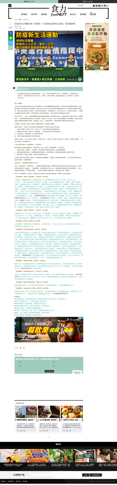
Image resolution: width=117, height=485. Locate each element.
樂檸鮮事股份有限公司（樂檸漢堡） (51, 184)
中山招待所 (60, 198)
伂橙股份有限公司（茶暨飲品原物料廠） (28, 253)
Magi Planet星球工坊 (74, 255)
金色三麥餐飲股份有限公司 (57, 182)
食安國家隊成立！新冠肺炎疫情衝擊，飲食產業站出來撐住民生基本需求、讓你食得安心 (41, 299)
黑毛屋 (47, 207)
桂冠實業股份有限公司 (65, 241)
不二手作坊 (29, 215)
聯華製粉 (40, 235)
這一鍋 (29, 198)
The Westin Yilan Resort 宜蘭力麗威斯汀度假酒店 (65, 224)
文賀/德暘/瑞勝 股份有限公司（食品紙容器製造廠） (43, 285)
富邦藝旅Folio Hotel (28, 226)
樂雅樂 (78, 182)
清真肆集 (75, 196)
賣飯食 (61, 189)
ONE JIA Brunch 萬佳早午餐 (33, 213)
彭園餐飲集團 (73, 198)
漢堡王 (70, 191)
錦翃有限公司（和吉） (31, 237)
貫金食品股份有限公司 (37, 251)
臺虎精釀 (23, 189)
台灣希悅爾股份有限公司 (66, 285)
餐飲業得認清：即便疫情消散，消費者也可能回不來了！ (32, 303)
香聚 (64, 218)
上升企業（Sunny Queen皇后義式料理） (31, 191)
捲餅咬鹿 (55, 215)
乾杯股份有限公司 (30, 207)
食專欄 (83, 14)
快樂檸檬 (65, 184)
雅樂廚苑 (61, 215)
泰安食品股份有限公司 (41, 239)
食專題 (24, 14)
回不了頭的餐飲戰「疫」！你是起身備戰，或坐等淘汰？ (32, 301)
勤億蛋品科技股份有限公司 (56, 239)
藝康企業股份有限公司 (21, 285)
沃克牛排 (69, 180)
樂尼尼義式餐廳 (47, 189)
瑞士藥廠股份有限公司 (28, 264)
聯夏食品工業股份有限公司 (46, 237)
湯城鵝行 (69, 218)
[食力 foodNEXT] (58, 10)
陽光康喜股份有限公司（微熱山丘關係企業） (49, 264)
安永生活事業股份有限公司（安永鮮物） (62, 274)
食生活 (73, 14)
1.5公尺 (19, 362)
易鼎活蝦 (52, 198)
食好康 (93, 14)
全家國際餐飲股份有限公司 (52, 180)
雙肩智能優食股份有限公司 (54, 257)
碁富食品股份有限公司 (47, 253)
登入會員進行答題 (49, 371)
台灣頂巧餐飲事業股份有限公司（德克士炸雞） (45, 200)
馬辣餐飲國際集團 (26, 180)
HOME (15, 19)
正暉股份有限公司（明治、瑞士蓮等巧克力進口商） (29, 291)
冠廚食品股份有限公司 (51, 251)
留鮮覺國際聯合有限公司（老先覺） (40, 193)
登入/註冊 (80, 5)
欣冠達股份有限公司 (51, 291)
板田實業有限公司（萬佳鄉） (60, 193)
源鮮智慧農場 (37, 268)
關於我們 (3, 482)
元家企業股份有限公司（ (39, 255)
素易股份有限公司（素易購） (42, 274)
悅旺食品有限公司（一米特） (37, 257)
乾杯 (37, 207)
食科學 (34, 14)
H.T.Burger (68, 196)
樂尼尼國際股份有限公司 (34, 189)
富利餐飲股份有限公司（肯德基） (34, 186)
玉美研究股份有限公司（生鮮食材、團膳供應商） (46, 246)
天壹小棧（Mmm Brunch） (45, 218)
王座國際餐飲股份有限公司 (26, 202)
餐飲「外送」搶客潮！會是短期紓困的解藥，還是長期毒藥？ (33, 312)
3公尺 (53, 366)
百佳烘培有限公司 (63, 235)
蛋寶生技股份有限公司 (69, 264)
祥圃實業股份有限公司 (50, 235)
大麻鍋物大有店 (19, 213)
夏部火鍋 (55, 189)
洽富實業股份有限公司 (29, 235)
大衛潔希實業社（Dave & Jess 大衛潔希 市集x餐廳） (57, 213)
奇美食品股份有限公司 (64, 232)
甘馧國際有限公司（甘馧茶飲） (42, 215)
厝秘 (65, 198)
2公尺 (53, 362)
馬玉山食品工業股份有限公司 (49, 241)
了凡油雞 (44, 182)
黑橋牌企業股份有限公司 (24, 246)
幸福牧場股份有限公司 (72, 239)
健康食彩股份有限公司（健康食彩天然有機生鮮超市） (62, 277)
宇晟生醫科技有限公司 (29, 266)
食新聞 (44, 14)
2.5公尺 (19, 366)
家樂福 (16, 274)
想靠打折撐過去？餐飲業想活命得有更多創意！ (29, 315)
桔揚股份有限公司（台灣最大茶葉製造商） (69, 248)
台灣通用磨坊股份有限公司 (22, 251)
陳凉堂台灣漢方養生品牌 (27, 239)
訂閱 (86, 476)
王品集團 (17, 180)
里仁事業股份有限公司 (26, 274)
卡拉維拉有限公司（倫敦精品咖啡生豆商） (39, 293)
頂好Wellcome (26, 277)
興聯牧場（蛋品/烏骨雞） (61, 244)
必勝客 (73, 182)
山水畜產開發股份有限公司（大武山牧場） (41, 244)
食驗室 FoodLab (29, 2)
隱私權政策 (11, 482)
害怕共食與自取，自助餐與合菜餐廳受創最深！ (29, 308)
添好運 (38, 182)
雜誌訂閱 (18, 482)
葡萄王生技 (18, 264)
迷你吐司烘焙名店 (64, 251)
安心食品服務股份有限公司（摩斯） (55, 186)
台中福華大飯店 (45, 224)
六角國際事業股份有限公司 (64, 205)
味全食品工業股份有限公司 (49, 232)
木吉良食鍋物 (58, 218)
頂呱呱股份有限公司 (38, 180)
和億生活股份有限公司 (29, 182)
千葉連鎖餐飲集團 (63, 291)
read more (77, 373)
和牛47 (52, 207)
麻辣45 (57, 207)
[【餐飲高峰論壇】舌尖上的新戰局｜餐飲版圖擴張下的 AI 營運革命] (97, 46)
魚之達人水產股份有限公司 (69, 246)
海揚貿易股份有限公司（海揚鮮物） (45, 248)
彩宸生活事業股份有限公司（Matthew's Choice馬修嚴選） (54, 266)
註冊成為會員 (95, 476)
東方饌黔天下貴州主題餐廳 (56, 196)
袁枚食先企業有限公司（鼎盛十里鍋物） (55, 191)
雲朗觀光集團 (27, 224)
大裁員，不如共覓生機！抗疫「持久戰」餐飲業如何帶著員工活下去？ (35, 310)
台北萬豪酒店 (18, 224)
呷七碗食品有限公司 (34, 241)
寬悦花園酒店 (36, 224)
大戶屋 (64, 180)
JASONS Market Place (38, 277)
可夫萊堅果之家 (35, 232)
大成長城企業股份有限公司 (22, 232)
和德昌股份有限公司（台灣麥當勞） (30, 184)
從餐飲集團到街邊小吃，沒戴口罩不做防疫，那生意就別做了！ (33, 306)
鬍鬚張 (68, 182)
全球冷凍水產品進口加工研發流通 (56, 255)
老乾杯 (42, 207)
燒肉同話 (34, 198)
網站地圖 (25, 482)
